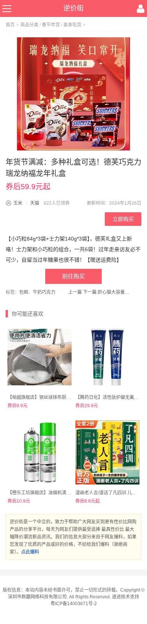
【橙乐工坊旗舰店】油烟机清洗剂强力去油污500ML (60, 492)
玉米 (17, 203)
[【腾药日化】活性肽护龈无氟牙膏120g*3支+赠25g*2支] (107, 357)
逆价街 (73, 8)
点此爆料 (30, 552)
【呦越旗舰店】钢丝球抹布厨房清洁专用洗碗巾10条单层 (64, 397)
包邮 (23, 292)
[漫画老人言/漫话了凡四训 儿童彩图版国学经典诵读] (107, 452)
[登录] (140, 9)
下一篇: (107, 292)
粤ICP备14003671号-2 (74, 603)
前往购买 (73, 276)
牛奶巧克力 (44, 292)
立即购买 (123, 219)
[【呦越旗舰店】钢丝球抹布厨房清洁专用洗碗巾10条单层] (40, 357)
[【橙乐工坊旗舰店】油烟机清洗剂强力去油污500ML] (40, 452)
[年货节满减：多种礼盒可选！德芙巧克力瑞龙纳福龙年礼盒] (73, 94)
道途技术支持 (125, 596)
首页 (10, 25)
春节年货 (51, 25)
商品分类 (29, 25)
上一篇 (75, 292)
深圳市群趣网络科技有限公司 (37, 596)
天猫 (34, 203)
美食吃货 (72, 25)
